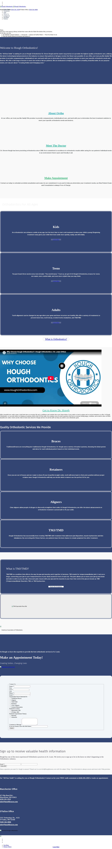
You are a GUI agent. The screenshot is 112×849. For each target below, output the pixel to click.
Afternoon (14, 717)
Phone (11, 693)
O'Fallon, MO (15, 712)
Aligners (13, 700)
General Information (17, 707)
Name (11, 686)
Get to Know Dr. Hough (56, 410)
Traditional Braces (16, 698)
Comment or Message (15, 724)
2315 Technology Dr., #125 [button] (10, 818)
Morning (13, 715)
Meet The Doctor (56, 145)
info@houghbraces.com (9, 802)
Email (11, 695)
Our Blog (6, 845)
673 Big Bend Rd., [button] (6, 795)
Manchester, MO (16, 710)
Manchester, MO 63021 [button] (8, 797)
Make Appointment (56, 178)
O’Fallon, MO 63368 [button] (7, 820)
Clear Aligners (15, 705)
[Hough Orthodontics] (13, 6)
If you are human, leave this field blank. (20, 726)
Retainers (14, 703)
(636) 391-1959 (84, 778)
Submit (12, 728)
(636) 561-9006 (5, 822)
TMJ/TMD (14, 702)
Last (11, 689)
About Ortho (56, 113)
